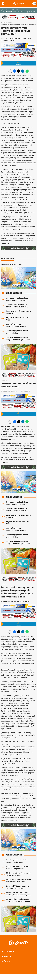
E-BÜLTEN (5, 961)
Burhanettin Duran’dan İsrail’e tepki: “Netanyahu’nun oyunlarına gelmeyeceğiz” (18, 867)
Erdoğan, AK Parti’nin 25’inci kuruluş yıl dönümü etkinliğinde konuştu (18, 894)
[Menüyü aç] (3, 4)
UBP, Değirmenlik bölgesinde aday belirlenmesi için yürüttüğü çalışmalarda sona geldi (18, 338)
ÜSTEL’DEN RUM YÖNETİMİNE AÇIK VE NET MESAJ (18, 312)
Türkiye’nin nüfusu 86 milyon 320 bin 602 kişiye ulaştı (18, 874)
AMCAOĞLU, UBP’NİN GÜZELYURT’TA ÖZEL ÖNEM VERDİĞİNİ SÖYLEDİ (16, 325)
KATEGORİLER (7, 951)
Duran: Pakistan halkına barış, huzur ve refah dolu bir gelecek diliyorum (18, 900)
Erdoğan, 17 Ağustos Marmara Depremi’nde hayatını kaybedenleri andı (17, 887)
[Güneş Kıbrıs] (19, 3)
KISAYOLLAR (6, 956)
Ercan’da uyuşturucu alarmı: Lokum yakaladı (17, 332)
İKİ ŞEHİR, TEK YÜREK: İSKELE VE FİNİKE (17, 319)
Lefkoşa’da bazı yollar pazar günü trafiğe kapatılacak (20, 12)
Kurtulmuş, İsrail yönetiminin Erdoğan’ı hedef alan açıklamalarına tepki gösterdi (17, 861)
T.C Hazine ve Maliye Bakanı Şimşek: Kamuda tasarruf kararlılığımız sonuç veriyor (17, 299)
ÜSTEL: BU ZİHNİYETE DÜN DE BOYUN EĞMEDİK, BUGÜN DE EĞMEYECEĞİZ (16, 306)
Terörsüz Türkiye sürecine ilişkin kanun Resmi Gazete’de (18, 880)
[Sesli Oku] (10, 71)
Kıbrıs (9, 22)
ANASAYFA (4, 22)
